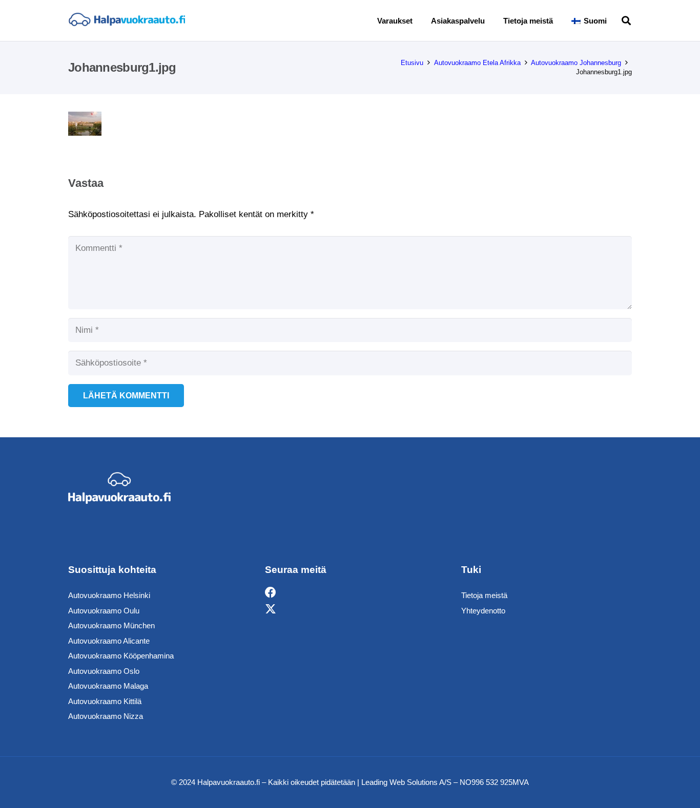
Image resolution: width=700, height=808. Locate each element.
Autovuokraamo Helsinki (109, 595)
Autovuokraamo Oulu (103, 610)
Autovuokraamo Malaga (108, 686)
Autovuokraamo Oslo (103, 671)
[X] (270, 609)
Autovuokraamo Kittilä (104, 701)
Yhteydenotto (483, 610)
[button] (614, 20)
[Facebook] (270, 592)
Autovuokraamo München (111, 625)
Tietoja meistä (484, 595)
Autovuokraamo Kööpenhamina (121, 655)
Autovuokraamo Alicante (109, 640)
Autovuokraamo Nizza (105, 716)
